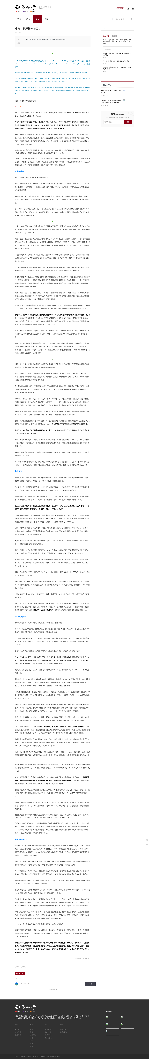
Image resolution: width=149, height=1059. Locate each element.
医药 (31, 1032)
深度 (37, 19)
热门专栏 (48, 1035)
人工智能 (33, 1035)
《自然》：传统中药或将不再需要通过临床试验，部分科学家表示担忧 (111, 101)
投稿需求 (120, 9)
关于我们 (18, 1029)
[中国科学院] (112, 1018)
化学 (31, 1041)
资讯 (28, 19)
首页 (19, 19)
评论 (90, 984)
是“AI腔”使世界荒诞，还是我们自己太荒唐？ (117, 61)
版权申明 (18, 1035)
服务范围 (18, 1032)
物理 (31, 1038)
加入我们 (63, 1032)
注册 (133, 9)
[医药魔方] (112, 1033)
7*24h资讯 (49, 1029)
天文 (31, 1043)
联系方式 (63, 1029)
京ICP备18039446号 (53, 1056)
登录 (128, 9)
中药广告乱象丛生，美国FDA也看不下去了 (111, 91)
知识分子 (107, 36)
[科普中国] (112, 1025)
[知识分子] (34, 8)
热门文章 (48, 1032)
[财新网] (127, 1025)
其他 (31, 1046)
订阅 (114, 36)
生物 (31, 1029)
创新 (46, 19)
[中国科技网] (127, 1018)
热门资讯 (48, 1038)
